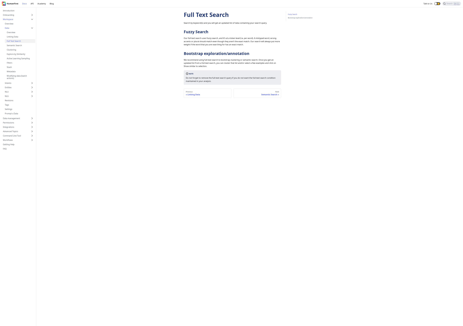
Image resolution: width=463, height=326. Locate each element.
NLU (7, 91)
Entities (8, 87)
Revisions (9, 100)
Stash (9, 67)
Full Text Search (14, 41)
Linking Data (12, 36)
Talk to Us (427, 3)
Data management (11, 118)
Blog (52, 3)
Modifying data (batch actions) (17, 77)
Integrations (8, 127)
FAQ (5, 148)
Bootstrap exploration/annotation (300, 18)
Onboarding (8, 15)
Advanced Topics (10, 131)
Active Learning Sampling (18, 58)
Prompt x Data (11, 113)
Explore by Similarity (16, 54)
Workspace (8, 19)
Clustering (11, 49)
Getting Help (8, 144)
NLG (7, 96)
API (32, 3)
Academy (41, 3)
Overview (9, 23)
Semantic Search (14, 45)
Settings (8, 109)
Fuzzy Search (292, 14)
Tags (7, 104)
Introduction (8, 10)
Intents (8, 83)
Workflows (8, 140)
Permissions (8, 122)
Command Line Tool (12, 135)
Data (7, 28)
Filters (9, 62)
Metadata (11, 71)
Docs (24, 3)
